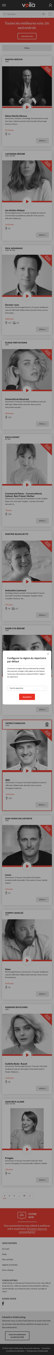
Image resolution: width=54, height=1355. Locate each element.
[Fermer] (48, 654)
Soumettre (27, 697)
